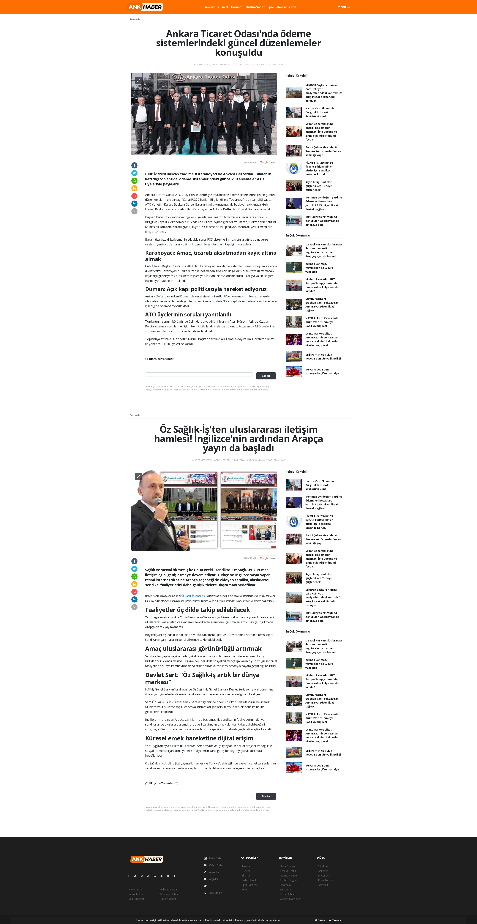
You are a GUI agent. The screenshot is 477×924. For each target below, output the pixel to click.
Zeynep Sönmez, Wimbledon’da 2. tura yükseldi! (319, 267)
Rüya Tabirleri (326, 880)
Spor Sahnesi (277, 7)
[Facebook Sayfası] (130, 876)
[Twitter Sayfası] (136, 876)
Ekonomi (237, 7)
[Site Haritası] (169, 876)
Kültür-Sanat (255, 7)
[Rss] (162, 876)
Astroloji (323, 885)
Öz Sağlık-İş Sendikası (193, 595)
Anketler (323, 871)
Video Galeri (216, 865)
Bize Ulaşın (215, 893)
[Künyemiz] (206, 886)
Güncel (223, 7)
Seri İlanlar (286, 889)
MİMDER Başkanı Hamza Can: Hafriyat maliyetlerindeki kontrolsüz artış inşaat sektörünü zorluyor (323, 93)
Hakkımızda (135, 889)
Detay (321, 920)
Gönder (266, 375)
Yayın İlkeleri (136, 894)
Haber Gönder (167, 899)
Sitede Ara (324, 866)
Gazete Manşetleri (290, 899)
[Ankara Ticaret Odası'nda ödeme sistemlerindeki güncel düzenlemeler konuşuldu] (204, 114)
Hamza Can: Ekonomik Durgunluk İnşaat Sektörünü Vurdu (319, 112)
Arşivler (213, 879)
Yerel (292, 7)
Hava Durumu (288, 866)
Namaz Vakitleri (289, 875)
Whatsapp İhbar (168, 894)
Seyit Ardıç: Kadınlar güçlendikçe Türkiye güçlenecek (318, 186)
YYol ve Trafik (288, 871)
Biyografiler (324, 875)
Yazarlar (213, 872)
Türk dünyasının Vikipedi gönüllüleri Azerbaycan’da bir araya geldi (322, 220)
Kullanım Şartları (168, 889)
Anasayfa (135, 19)
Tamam (336, 920)
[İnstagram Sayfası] (143, 876)
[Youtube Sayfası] (149, 876)
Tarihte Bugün (288, 880)
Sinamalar (285, 885)
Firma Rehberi (288, 894)
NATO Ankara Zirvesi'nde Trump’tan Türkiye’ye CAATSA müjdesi (321, 322)
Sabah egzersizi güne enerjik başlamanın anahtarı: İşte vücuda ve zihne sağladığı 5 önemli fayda (321, 131)
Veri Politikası (136, 899)
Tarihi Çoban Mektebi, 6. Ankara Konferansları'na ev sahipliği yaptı (323, 151)
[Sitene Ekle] (176, 876)
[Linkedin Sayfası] (156, 876)
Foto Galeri (216, 858)
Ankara (210, 7)
